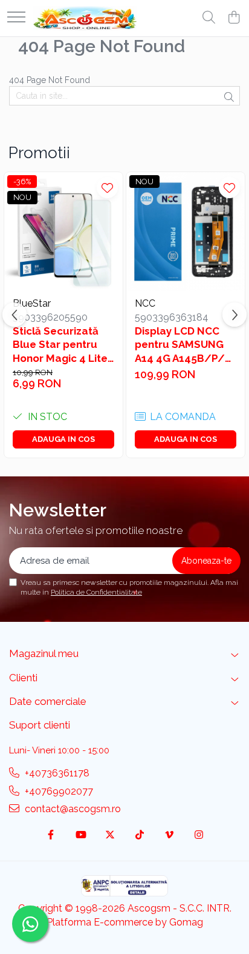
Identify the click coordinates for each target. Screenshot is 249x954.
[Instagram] (199, 835)
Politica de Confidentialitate (96, 592)
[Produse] (16, 18)
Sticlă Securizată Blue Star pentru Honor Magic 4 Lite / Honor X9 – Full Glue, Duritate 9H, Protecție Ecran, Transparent (60, 344)
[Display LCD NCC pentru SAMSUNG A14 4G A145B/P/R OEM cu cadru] (185, 231)
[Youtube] (80, 835)
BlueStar (32, 303)
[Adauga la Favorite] (107, 187)
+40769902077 (57, 791)
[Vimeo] (169, 835)
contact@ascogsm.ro (71, 809)
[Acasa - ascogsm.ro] (85, 18)
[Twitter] (110, 835)
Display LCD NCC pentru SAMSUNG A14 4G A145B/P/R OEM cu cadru (183, 344)
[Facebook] (51, 835)
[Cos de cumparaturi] (233, 18)
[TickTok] (139, 835)
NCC (145, 303)
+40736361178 (55, 773)
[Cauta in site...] (208, 18)
